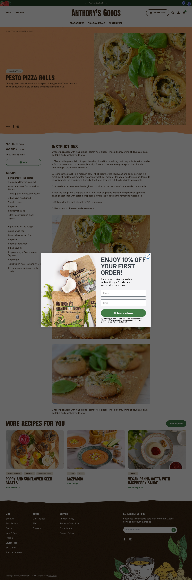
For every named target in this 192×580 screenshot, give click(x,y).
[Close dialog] (147, 256)
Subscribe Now (123, 313)
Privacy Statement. (120, 322)
